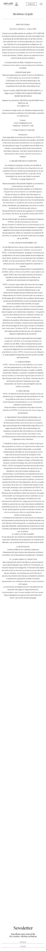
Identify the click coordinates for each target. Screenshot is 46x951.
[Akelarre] (8, 4)
